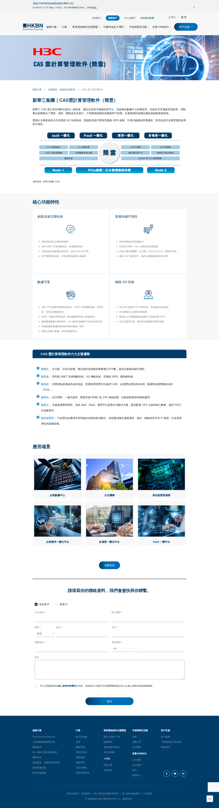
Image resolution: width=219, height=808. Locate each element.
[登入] (169, 17)
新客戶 (63, 604)
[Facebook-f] (166, 773)
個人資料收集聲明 (67, 685)
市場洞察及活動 (138, 26)
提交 (109, 701)
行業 (64, 26)
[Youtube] (175, 773)
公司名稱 (40, 612)
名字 (115, 627)
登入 (173, 17)
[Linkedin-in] (183, 773)
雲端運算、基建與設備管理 (61, 89)
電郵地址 (40, 642)
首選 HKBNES (160, 26)
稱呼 (38, 627)
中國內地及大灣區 (113, 26)
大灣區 (107, 758)
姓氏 (59, 627)
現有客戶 (44, 604)
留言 (37, 657)
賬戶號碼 (117, 612)
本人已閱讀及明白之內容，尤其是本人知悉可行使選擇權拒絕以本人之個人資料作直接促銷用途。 (97, 685)
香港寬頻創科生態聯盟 (85, 26)
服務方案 (51, 26)
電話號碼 (117, 642)
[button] (185, 17)
